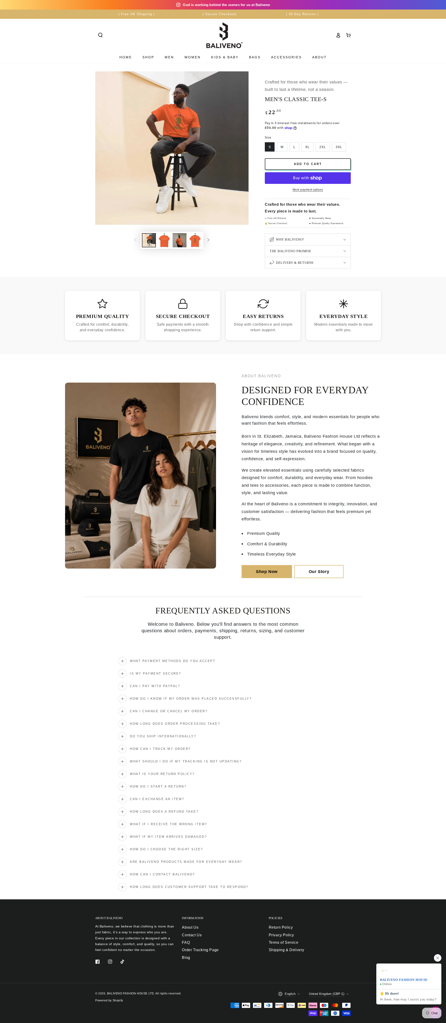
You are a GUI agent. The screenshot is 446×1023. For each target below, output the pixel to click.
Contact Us (192, 935)
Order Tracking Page (200, 950)
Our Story (319, 571)
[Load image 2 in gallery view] (164, 240)
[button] (100, 35)
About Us (190, 927)
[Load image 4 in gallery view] (195, 240)
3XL (339, 147)
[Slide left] (135, 240)
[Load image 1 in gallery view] (149, 240)
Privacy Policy (281, 935)
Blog (186, 958)
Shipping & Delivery (286, 950)
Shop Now (267, 571)
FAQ (186, 942)
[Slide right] (208, 240)
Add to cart (308, 164)
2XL (322, 147)
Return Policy (281, 927)
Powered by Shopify (109, 1000)
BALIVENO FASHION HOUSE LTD (130, 993)
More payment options (308, 189)
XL (307, 147)
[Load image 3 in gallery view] (180, 240)
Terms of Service (283, 942)
